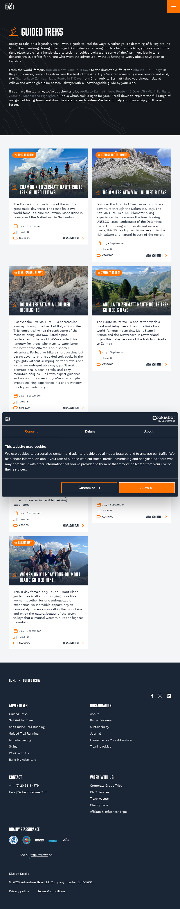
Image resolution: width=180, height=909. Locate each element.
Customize (87, 487)
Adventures (18, 706)
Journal (95, 733)
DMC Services (99, 792)
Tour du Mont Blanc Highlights (33, 96)
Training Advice (100, 746)
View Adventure (71, 238)
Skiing (13, 746)
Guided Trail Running (23, 733)
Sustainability (99, 727)
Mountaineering (20, 740)
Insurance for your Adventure (110, 740)
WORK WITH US (102, 777)
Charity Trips (99, 805)
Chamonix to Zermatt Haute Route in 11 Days (48, 78)
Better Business (101, 720)
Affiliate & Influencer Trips (108, 811)
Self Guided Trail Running (27, 727)
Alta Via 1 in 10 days (147, 70)
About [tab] (148, 431)
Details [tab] (90, 431)
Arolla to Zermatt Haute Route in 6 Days (109, 91)
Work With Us (19, 753)
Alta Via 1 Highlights (155, 91)
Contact (15, 777)
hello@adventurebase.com (28, 792)
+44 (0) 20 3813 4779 (24, 785)
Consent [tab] (31, 431)
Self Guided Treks (21, 720)
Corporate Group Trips (106, 785)
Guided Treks (18, 714)
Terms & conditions (51, 891)
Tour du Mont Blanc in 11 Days (67, 70)
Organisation (101, 706)
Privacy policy (19, 891)
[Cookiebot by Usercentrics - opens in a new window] (156, 419)
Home (12, 681)
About (94, 714)
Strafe (24, 873)
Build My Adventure (22, 759)
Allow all (146, 487)
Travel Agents (99, 798)
